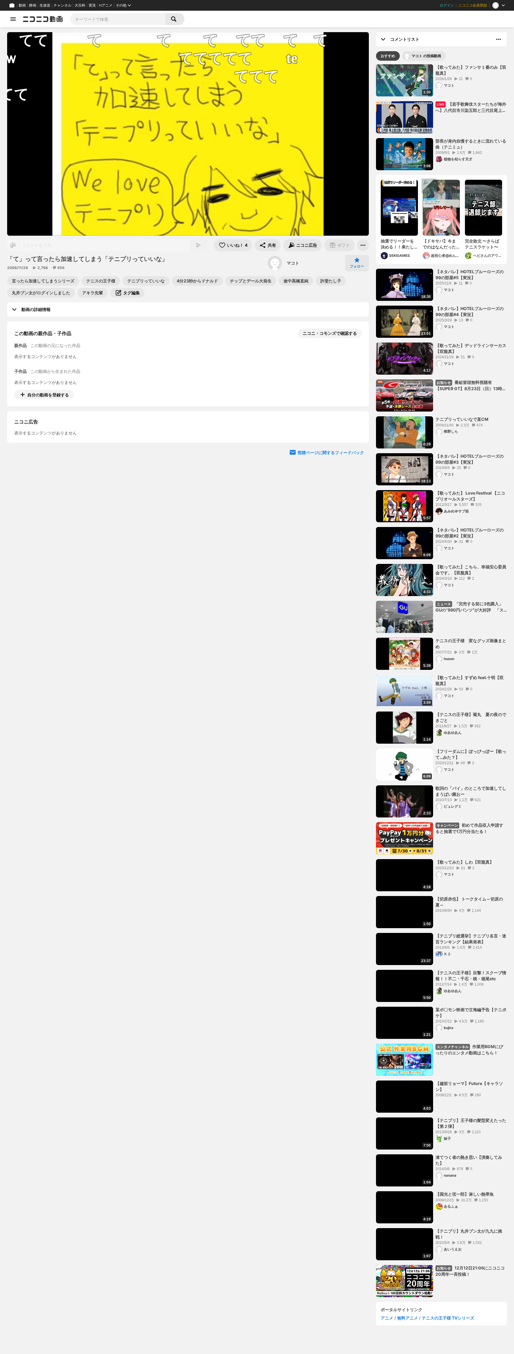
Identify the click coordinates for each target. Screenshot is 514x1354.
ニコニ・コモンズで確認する (330, 333)
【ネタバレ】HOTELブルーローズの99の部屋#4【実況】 (469, 311)
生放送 (45, 5)
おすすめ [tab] (388, 56)
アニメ (387, 1317)
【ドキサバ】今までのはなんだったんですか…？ (439, 244)
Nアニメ (105, 5)
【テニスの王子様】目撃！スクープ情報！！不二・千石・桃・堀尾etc (470, 975)
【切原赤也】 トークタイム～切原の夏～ (469, 901)
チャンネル (62, 5)
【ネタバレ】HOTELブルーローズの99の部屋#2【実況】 (469, 532)
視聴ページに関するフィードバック (330, 506)
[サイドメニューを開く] (13, 19)
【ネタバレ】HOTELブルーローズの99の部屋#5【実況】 (469, 274)
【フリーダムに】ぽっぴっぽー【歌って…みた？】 (470, 754)
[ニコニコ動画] (43, 19)
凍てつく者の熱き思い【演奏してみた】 (468, 1160)
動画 (22, 5)
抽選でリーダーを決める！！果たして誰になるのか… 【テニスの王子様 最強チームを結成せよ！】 (397, 244)
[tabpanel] (441, 680)
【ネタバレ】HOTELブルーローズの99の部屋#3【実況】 (469, 459)
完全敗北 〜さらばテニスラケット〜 (482, 243)
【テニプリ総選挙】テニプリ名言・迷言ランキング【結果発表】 (470, 938)
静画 (32, 5)
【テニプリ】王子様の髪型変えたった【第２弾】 (470, 1123)
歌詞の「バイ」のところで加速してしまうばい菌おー (470, 791)
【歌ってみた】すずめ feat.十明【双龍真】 (469, 680)
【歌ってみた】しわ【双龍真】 (464, 861)
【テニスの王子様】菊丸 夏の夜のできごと (470, 717)
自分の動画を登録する (48, 394)
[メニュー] (363, 245)
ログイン (447, 5)
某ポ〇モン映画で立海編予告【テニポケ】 (470, 1012)
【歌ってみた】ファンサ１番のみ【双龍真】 (470, 70)
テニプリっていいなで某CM (461, 419)
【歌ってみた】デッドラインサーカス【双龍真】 (470, 348)
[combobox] (117, 19)
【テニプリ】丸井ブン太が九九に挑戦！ (468, 1233)
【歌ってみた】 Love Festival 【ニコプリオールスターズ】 (470, 495)
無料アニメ (407, 1317)
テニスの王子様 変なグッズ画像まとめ (470, 643)
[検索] (174, 19)
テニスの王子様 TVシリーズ (448, 1317)
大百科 (80, 5)
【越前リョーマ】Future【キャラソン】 (469, 1086)
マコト (293, 262)
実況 (92, 5)
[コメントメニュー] (498, 39)
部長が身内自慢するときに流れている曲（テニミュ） (470, 143)
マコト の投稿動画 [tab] (426, 56)
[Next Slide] (357, 450)
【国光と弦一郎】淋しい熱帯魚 (464, 1194)
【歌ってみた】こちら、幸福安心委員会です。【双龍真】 (470, 569)
